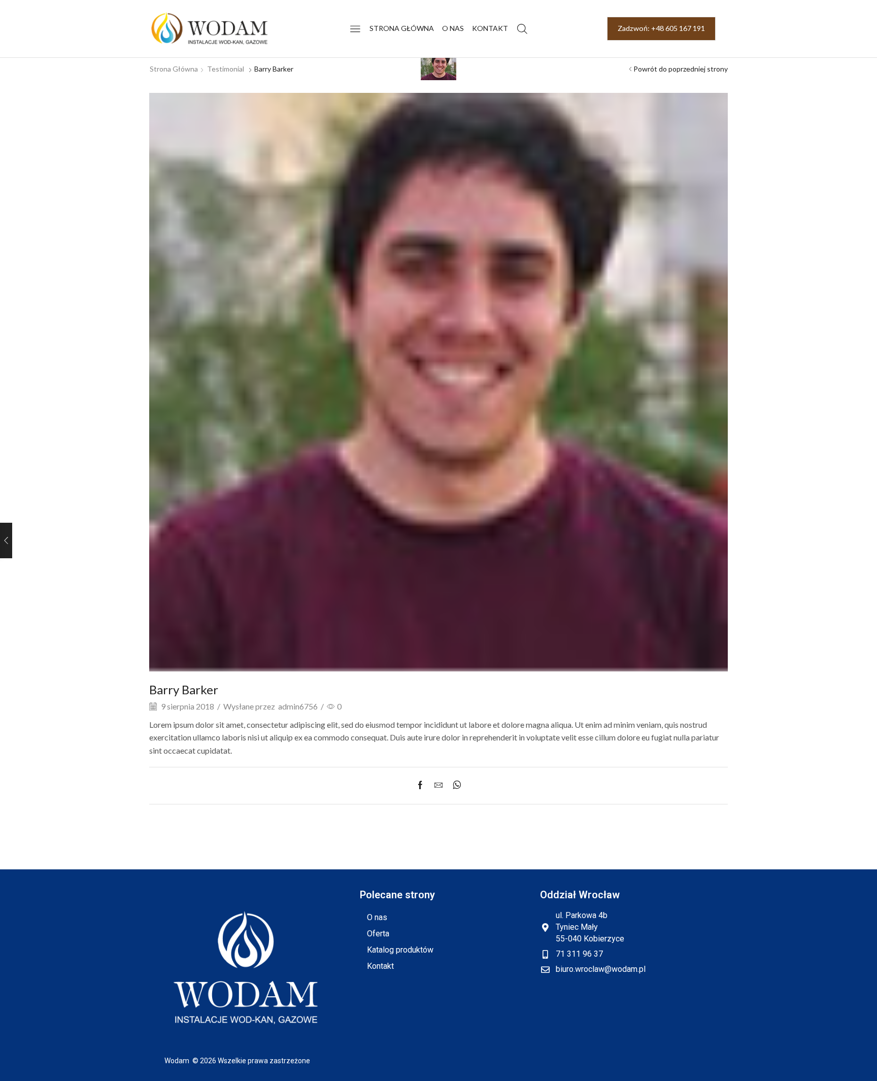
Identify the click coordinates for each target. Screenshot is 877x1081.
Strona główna (401, 28)
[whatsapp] (454, 785)
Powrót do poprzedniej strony (680, 68)
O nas (453, 28)
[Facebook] (422, 785)
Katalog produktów (400, 950)
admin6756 (298, 706)
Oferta (378, 933)
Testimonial (225, 68)
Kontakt (490, 28)
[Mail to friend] (438, 785)
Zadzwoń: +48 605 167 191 (661, 28)
